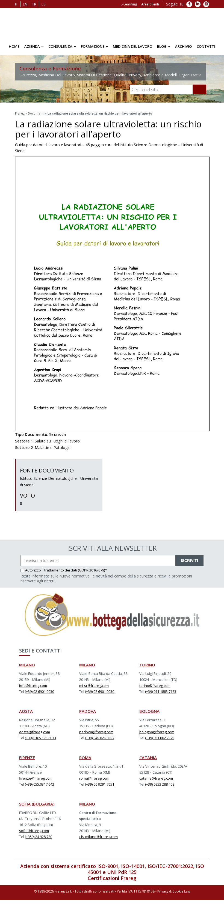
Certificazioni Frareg (112, 881)
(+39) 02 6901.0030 (39, 694)
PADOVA (87, 714)
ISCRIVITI (189, 563)
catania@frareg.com (156, 781)
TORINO (147, 667)
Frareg (20, 116)
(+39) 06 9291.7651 (99, 787)
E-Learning (129, 4)
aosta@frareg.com (34, 734)
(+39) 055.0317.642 (39, 787)
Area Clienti (150, 4)
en (25, 4)
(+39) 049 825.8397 (99, 740)
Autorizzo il (34, 572)
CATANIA (148, 760)
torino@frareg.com (154, 688)
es (44, 4)
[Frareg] (112, 24)
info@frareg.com (33, 688)
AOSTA (26, 714)
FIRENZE (27, 760)
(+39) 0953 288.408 (159, 787)
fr (34, 4)
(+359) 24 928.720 (38, 839)
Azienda (32, 49)
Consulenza (60, 49)
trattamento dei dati (61, 572)
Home (14, 49)
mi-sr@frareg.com (94, 688)
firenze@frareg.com (35, 781)
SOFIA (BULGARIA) (36, 806)
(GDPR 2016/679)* (92, 572)
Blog (162, 49)
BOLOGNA (149, 714)
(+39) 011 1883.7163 (160, 694)
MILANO (27, 667)
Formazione (92, 49)
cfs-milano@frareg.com (98, 839)
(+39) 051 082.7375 (159, 740)
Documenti (36, 116)
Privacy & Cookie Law (173, 894)
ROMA (85, 760)
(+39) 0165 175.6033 (40, 740)
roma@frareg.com (94, 781)
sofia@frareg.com (34, 833)
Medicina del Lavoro (132, 49)
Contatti (206, 49)
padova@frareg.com (96, 734)
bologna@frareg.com (156, 734)
